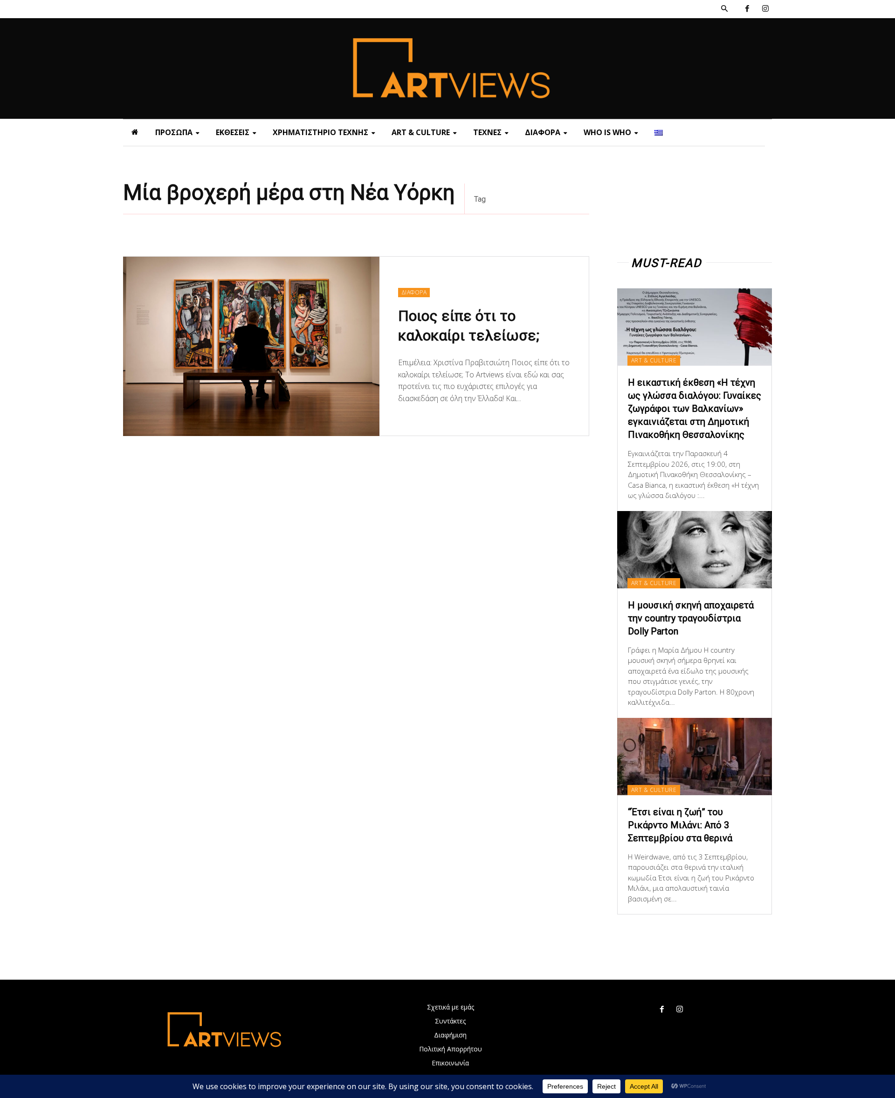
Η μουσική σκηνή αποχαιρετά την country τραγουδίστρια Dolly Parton (691, 618)
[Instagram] (765, 9)
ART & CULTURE (654, 360)
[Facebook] (747, 9)
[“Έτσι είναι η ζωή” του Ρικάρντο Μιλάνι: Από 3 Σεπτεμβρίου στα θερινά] (694, 756)
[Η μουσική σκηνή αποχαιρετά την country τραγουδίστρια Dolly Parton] (694, 549)
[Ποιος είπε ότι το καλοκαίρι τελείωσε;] (251, 346)
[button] (724, 9)
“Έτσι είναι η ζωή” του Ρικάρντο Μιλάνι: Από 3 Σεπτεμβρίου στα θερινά (680, 825)
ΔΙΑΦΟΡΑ (414, 292)
